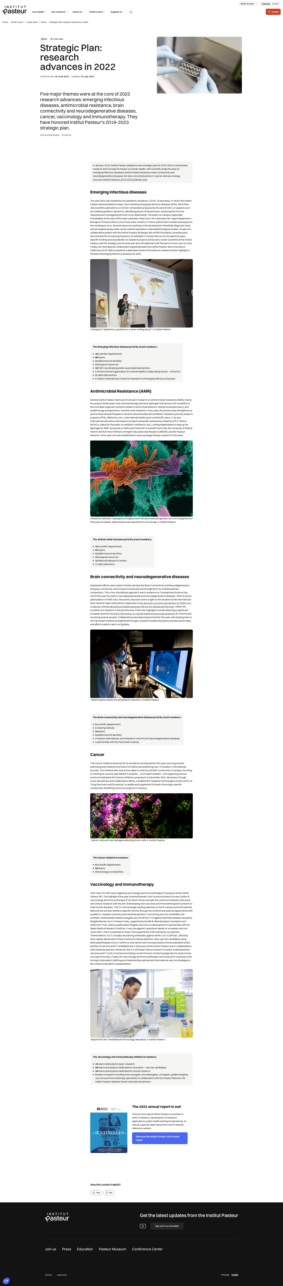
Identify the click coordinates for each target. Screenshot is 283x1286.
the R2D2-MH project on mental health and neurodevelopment (142, 613)
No (110, 1192)
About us (77, 11)
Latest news (32, 22)
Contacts (48, 1275)
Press (66, 1249)
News (43, 22)
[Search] (131, 12)
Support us (116, 11)
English (275, 3)
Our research (58, 11)
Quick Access (247, 3)
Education (85, 1249)
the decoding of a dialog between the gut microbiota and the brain (140, 606)
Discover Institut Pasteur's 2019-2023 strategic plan (120, 179)
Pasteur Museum (112, 1249)
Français (266, 3)
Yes (98, 1192)
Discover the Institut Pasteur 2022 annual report (158, 1138)
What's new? (96, 11)
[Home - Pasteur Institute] (14, 10)
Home (5, 22)
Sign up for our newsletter (167, 1226)
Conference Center (147, 1249)
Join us (50, 1249)
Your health (38, 11)
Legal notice (62, 1275)
